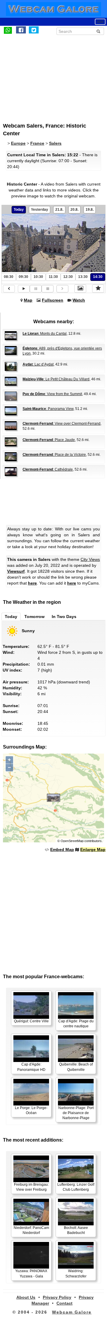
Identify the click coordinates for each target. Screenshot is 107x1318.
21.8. (59, 209)
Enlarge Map (93, 849)
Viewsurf (16, 571)
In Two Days (64, 616)
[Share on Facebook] (21, 30)
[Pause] (36, 288)
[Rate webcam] (98, 288)
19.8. (90, 209)
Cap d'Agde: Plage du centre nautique (76, 1023)
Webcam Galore (72, 1312)
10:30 (38, 277)
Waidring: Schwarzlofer (75, 1273)
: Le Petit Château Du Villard (56, 379)
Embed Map (62, 849)
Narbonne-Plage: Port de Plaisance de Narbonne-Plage (76, 1113)
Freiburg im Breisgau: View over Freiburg (31, 1187)
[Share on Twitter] (34, 30)
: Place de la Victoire (54, 455)
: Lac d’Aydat (38, 364)
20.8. (74, 209)
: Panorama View (48, 409)
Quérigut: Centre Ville (31, 1021)
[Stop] (48, 288)
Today (19, 209)
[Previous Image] (9, 288)
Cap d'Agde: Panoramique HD (31, 1066)
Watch (79, 300)
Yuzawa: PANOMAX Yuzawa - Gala (31, 1273)
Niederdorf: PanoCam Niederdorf (31, 1230)
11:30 (53, 277)
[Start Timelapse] (24, 288)
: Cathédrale (48, 469)
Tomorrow (34, 616)
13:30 (83, 277)
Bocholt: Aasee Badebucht (76, 1230)
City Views (90, 559)
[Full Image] (80, 288)
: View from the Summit (52, 394)
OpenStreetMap (72, 841)
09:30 (23, 277)
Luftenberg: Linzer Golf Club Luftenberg (75, 1187)
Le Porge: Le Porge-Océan (31, 1110)
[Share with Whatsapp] (7, 30)
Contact (64, 1303)
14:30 (98, 277)
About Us (25, 1297)
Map (28, 300)
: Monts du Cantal (45, 333)
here (32, 583)
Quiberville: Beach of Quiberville (76, 1066)
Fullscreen (52, 300)
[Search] (98, 31)
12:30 (68, 277)
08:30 (8, 277)
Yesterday (39, 209)
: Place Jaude (49, 440)
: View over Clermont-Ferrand (61, 423)
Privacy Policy (57, 1297)
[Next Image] (62, 288)
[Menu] (100, 22)
